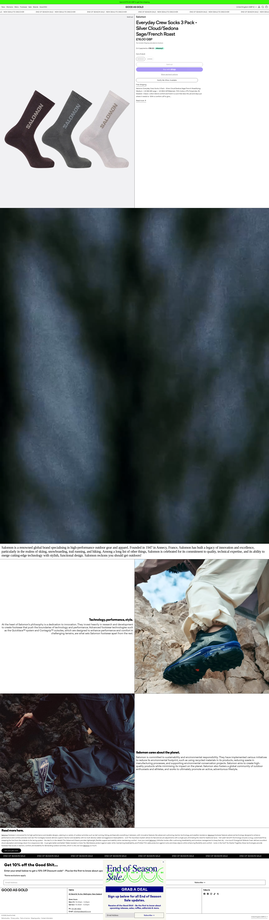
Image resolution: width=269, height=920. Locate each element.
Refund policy (5, 918)
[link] (134, 873)
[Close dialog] (163, 862)
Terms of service (25, 918)
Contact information (47, 918)
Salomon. (152, 840)
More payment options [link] (169, 74)
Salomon (141, 16)
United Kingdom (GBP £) (245, 7)
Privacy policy (15, 918)
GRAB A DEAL (134, 889)
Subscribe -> (200, 882)
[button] (263, 7)
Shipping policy (35, 918)
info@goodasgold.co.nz (82, 911)
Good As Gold (11, 915)
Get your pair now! (11, 851)
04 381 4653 (76, 909)
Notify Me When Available (167, 80)
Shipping (146, 43)
